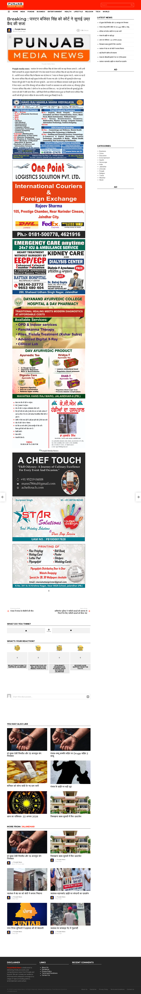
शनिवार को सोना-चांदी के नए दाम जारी (23, 785)
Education (103, 156)
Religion (89, 12)
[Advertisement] (49, 597)
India (22, 12)
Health (68, 12)
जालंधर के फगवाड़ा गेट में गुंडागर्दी (64, 928)
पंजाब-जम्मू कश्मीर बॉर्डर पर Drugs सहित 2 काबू (69, 754)
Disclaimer (45, 969)
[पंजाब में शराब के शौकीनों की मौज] (2, 497)
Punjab (31, 12)
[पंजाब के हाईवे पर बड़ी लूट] (70, 772)
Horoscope (103, 162)
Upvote (26, 630)
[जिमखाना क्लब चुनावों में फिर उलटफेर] (70, 802)
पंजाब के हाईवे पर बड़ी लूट (61, 786)
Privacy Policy (47, 971)
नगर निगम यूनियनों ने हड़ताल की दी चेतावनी (25, 928)
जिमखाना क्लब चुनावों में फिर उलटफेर (65, 816)
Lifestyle (78, 12)
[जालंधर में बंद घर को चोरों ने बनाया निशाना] (27, 879)
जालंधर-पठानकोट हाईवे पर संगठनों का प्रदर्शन (69, 893)
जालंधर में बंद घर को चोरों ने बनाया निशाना (24, 893)
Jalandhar (28, 826)
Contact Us (46, 975)
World (106, 12)
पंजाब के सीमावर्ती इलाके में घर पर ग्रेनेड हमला (112, 57)
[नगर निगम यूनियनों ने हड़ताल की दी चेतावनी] (27, 914)
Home (15, 12)
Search (132, 5)
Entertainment (55, 12)
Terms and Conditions (50, 973)
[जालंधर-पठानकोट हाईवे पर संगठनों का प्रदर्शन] (70, 879)
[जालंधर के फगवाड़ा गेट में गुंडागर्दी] (70, 914)
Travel (101, 175)
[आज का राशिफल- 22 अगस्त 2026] (27, 802)
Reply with (88, 696)
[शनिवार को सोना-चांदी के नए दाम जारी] (27, 772)
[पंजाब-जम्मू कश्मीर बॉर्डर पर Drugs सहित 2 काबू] (70, 739)
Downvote (71, 630)
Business (41, 12)
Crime (101, 153)
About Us (45, 967)
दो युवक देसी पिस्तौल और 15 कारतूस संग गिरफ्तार (24, 754)
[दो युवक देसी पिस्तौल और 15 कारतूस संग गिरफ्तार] (27, 739)
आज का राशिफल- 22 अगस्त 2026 (22, 816)
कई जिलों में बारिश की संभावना (108, 53)
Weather (102, 178)
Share (10, 37)
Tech (98, 12)
